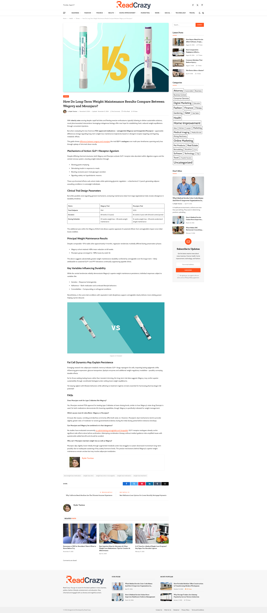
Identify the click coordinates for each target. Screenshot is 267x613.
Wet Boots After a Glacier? (195, 70)
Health (111, 13)
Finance (99, 13)
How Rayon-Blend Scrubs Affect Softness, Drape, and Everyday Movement (194, 40)
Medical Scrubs (196, 132)
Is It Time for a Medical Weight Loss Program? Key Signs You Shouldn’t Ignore (151, 547)
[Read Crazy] (133, 5)
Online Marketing (183, 140)
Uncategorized (183, 162)
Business (75, 13)
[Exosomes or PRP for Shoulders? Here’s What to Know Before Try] (79, 533)
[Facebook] (55, 125)
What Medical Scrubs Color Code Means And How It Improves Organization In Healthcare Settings (188, 199)
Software (178, 153)
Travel (192, 13)
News (157, 13)
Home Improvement (127, 13)
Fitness (66, 96)
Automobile (189, 91)
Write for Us (167, 610)
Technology (181, 13)
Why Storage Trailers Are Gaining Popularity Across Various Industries (186, 596)
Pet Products (179, 145)
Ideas (175, 128)
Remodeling (178, 149)
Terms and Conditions (198, 610)
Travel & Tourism (186, 158)
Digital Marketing (182, 102)
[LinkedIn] (55, 134)
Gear (187, 112)
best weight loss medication (72, 475)
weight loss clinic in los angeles (105, 475)
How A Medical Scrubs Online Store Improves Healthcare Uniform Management (194, 218)
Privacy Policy (189, 277)
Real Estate (192, 145)
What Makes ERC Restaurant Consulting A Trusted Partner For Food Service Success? (195, 229)
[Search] (203, 13)
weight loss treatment (140, 475)
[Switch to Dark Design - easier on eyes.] (199, 13)
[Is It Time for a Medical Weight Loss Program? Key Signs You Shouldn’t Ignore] (152, 533)
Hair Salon (196, 113)
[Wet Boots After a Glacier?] (178, 73)
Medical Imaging (181, 132)
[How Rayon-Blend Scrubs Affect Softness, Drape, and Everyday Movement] (178, 42)
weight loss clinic (88, 475)
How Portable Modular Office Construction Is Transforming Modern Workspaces (188, 585)
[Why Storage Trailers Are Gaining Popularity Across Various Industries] (166, 597)
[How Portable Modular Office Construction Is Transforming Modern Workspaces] (166, 586)
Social (167, 13)
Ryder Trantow (73, 111)
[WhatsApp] (55, 143)
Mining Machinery (180, 136)
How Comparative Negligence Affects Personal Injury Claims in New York (194, 51)
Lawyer (188, 128)
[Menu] (64, 13)
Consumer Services (181, 98)
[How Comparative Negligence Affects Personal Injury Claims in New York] (178, 52)
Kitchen (181, 128)
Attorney (178, 90)
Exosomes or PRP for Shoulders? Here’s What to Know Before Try (79, 547)
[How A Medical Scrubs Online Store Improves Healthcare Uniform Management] (178, 220)
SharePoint (188, 149)
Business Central (180, 95)
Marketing (145, 13)
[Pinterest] (55, 139)
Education (197, 103)
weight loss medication (124, 475)
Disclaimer (176, 610)
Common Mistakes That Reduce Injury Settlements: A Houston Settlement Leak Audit (194, 61)
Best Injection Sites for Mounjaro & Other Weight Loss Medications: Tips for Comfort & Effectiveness (114, 548)
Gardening (178, 113)
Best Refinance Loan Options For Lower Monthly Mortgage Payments (143, 495)
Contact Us (159, 610)
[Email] (55, 147)
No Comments (116, 111)
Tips (198, 154)
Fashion (87, 13)
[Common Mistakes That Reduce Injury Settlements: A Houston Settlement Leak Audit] (178, 62)
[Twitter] (55, 130)
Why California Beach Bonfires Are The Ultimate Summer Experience (89, 495)
